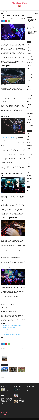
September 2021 (30, 99)
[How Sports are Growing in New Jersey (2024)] (21, 369)
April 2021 (29, 107)
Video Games (16, 337)
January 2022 (29, 93)
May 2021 (29, 105)
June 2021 (29, 104)
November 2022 (30, 78)
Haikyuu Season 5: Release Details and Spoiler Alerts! (21, 401)
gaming (8, 337)
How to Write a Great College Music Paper (6, 351)
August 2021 (29, 101)
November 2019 (30, 126)
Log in (28, 189)
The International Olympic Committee (7, 137)
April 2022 (29, 89)
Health (28, 161)
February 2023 (29, 74)
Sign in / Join (2, 0)
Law (28, 164)
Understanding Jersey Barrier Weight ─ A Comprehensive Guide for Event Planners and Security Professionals (32, 37)
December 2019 (30, 125)
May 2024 (29, 53)
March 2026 (29, 47)
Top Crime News (30, 178)
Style (28, 173)
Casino (28, 142)
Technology (29, 175)
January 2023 (29, 75)
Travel (34, 9)
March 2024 (29, 54)
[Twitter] (4, 21)
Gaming (18, 9)
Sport (31, 9)
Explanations (29, 149)
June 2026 (29, 44)
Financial (28, 152)
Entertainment (14, 9)
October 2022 (29, 80)
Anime (28, 9)
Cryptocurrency (30, 145)
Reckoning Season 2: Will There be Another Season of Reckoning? (22, 390)
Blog (28, 136)
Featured (28, 151)
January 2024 (29, 57)
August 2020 (29, 114)
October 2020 (29, 111)
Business (5, 9)
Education (9, 9)
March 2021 (29, 108)
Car (27, 140)
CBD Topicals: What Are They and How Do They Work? (9, 390)
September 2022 (30, 81)
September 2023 (30, 63)
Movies (21, 9)
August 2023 (29, 65)
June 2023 (29, 68)
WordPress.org (29, 192)
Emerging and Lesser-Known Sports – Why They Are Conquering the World (32, 32)
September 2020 (30, 113)
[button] (37, 9)
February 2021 (29, 110)
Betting (28, 134)
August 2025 (29, 50)
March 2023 (29, 72)
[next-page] (3, 378)
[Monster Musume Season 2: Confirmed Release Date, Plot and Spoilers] (16, 395)
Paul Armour (3, 18)
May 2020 (29, 119)
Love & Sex (29, 166)
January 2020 (29, 123)
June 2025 (29, 51)
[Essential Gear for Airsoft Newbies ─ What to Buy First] (13, 369)
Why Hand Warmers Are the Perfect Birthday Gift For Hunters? (20, 351)
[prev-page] (1, 378)
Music (28, 169)
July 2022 (28, 84)
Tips (28, 176)
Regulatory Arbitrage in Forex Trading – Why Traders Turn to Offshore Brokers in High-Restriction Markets (32, 28)
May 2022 (29, 87)
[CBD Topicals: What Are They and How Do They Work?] (3, 389)
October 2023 (29, 62)
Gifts (28, 158)
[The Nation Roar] (19, 5)
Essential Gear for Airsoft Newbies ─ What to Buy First (13, 374)
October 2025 (29, 48)
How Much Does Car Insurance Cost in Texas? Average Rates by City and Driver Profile (32, 24)
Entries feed (29, 190)
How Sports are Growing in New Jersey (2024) (21, 374)
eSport (4, 337)
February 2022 (29, 92)
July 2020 (28, 116)
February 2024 (29, 56)
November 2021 (30, 96)
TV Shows (24, 9)
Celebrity (28, 143)
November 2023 (30, 60)
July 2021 (28, 102)
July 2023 (28, 66)
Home (2, 9)
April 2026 (29, 45)
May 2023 (29, 69)
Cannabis (29, 139)
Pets (28, 170)
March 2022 (29, 90)
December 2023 (30, 59)
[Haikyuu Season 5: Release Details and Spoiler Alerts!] (16, 401)
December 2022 (30, 77)
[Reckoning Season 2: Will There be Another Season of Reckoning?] (16, 389)
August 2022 (29, 83)
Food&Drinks (29, 154)
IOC (10, 337)
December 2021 (30, 95)
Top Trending (29, 179)
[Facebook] (2, 21)
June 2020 (29, 117)
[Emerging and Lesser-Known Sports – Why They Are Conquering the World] (4, 369)
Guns (28, 160)
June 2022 (29, 86)
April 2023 (29, 71)
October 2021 (29, 98)
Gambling (29, 155)
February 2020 (29, 122)
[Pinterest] (6, 21)
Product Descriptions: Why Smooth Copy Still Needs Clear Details (32, 20)
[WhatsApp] (9, 21)
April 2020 (29, 120)
